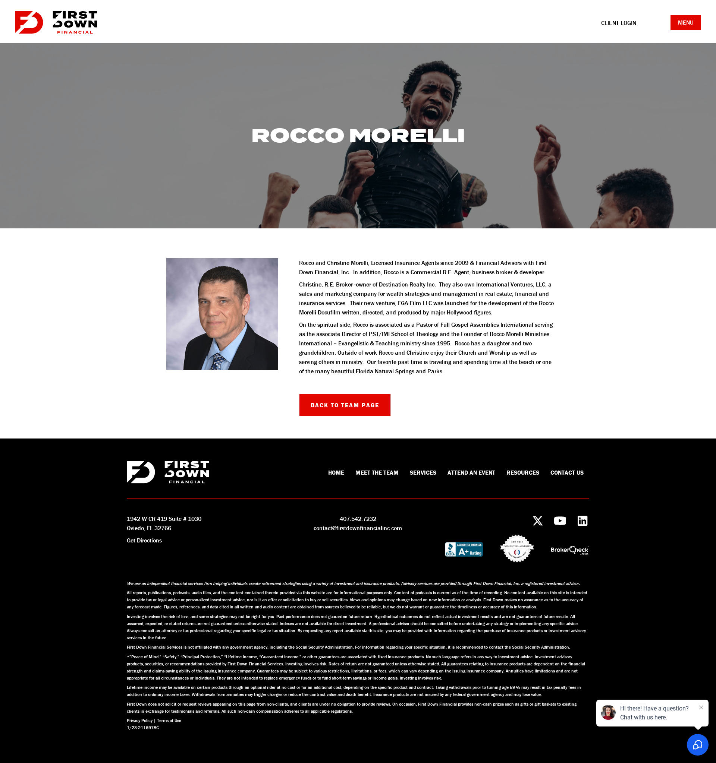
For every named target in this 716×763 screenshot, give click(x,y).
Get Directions (144, 540)
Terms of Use (169, 720)
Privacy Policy (140, 720)
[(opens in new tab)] (570, 549)
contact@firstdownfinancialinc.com (358, 528)
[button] (345, 405)
